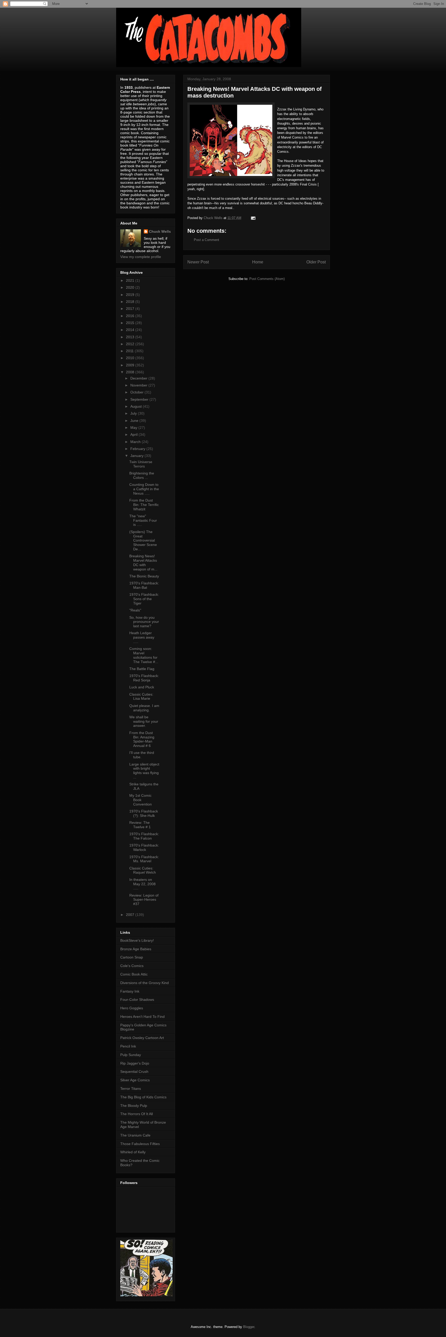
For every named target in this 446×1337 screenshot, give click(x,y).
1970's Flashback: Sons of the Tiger (144, 598)
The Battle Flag (141, 669)
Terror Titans (130, 1088)
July (134, 413)
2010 (130, 358)
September (139, 399)
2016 (130, 316)
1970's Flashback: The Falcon (144, 836)
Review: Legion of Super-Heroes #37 (143, 899)
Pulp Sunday (130, 1055)
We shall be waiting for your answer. (143, 721)
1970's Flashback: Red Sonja (144, 678)
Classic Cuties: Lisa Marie (141, 696)
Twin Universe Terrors (140, 464)
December (139, 378)
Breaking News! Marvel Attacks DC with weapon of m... (143, 562)
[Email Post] (253, 218)
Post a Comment (206, 240)
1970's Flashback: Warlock (144, 847)
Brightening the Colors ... (141, 475)
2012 (130, 344)
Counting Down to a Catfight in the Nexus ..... (144, 488)
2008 (130, 372)
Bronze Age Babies (135, 949)
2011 (130, 351)
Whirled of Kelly (133, 1152)
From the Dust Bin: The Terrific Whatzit (144, 504)
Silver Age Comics (135, 1080)
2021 (130, 280)
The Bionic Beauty (144, 576)
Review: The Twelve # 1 (140, 824)
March (136, 442)
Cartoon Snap (131, 957)
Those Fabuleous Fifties (140, 1144)
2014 (130, 330)
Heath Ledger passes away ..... (141, 637)
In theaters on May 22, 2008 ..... (142, 883)
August (136, 406)
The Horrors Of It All (136, 1114)
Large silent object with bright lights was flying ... (144, 770)
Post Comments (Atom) (267, 279)
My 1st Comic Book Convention (140, 799)
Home (257, 262)
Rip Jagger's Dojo (134, 1063)
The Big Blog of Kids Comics (143, 1097)
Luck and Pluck (141, 687)
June (134, 420)
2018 (130, 302)
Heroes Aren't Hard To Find (142, 1016)
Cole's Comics (132, 966)
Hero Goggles (131, 1008)
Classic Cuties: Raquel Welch (142, 870)
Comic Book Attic (134, 974)
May (134, 427)
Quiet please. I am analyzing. (144, 708)
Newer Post (198, 262)
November (139, 385)
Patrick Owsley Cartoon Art (142, 1038)
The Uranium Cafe (135, 1135)
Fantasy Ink (129, 991)
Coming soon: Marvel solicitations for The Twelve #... (143, 655)
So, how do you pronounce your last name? (144, 621)
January (137, 456)
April (134, 434)
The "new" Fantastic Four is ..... (143, 520)
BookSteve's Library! (137, 940)
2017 (130, 309)
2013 (130, 337)
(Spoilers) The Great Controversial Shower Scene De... (143, 540)
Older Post (316, 262)
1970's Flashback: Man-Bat (144, 585)
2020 (130, 287)
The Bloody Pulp (133, 1106)
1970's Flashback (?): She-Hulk (143, 813)
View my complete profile (140, 257)
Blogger (248, 1327)
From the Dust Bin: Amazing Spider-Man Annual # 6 (141, 739)
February (138, 449)
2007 (130, 915)
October (137, 392)
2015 (130, 323)
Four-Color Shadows (137, 999)
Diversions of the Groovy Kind (144, 983)
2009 (130, 365)
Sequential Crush (134, 1071)
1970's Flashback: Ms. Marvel (144, 859)
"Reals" (135, 610)
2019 (130, 295)
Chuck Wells (160, 231)
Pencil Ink (128, 1046)
